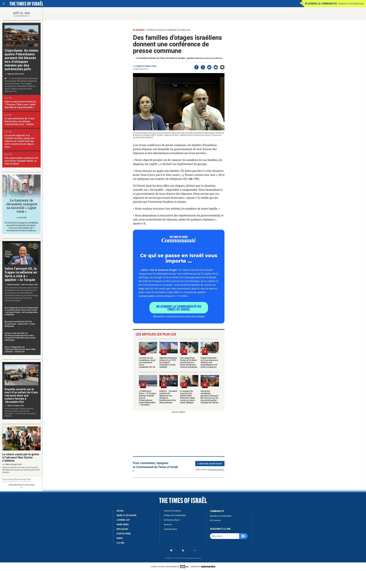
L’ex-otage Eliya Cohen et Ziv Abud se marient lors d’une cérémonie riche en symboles (188, 362)
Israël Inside (123, 524)
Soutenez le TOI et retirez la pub (351, 3)
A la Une (120, 543)
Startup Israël (124, 534)
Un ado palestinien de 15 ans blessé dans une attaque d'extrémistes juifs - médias (20, 121)
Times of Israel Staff (146, 66)
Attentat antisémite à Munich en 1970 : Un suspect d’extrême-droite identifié (168, 362)
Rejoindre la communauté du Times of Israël (178, 307)
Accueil (120, 511)
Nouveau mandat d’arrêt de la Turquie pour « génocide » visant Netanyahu (20, 323)
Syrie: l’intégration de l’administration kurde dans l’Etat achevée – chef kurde (20, 349)
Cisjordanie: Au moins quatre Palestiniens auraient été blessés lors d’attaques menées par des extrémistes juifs (21, 59)
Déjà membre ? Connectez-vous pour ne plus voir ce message (179, 316)
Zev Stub (22, 217)
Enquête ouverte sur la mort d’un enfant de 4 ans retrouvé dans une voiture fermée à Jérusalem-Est (21, 395)
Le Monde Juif (123, 520)
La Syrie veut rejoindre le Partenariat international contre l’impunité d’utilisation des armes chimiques (20, 336)
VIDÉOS (120, 538)
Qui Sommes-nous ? (172, 520)
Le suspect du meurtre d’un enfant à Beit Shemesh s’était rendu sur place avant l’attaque (187, 397)
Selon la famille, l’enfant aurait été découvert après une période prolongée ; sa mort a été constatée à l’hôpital (20, 412)
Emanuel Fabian (13, 285)
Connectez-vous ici (216, 469)
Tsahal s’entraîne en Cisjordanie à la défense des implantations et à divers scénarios (209, 362)
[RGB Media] (185, 566)
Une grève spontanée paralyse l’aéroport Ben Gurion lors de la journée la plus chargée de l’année (209, 397)
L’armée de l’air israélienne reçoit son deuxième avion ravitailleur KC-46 (147, 362)
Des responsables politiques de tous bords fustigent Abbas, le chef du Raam (21, 161)
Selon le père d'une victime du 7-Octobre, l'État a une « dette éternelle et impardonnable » (20, 104)
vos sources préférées (212, 58)
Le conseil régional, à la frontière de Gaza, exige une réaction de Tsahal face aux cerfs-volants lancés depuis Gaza (19, 141)
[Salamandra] (208, 566)
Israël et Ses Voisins (126, 515)
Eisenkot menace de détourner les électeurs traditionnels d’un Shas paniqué (168, 397)
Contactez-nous (170, 529)
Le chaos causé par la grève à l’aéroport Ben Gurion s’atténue (20, 457)
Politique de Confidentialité (175, 515)
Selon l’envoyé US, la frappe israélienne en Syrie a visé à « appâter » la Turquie (21, 274)
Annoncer (168, 524)
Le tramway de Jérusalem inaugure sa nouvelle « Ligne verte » (21, 206)
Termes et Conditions (172, 511)
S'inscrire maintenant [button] (209, 463)
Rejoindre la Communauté (321, 3)
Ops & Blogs (122, 529)
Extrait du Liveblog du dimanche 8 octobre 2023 (168, 30)
